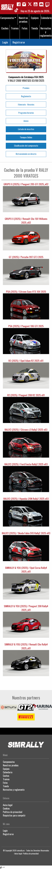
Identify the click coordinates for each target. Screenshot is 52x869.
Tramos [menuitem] (15, 28)
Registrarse (19, 42)
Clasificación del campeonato (26, 145)
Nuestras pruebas (10, 765)
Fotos (5, 782)
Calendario (7, 772)
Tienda (6, 786)
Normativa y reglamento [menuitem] (46, 32)
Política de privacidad (12, 812)
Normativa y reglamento (13, 789)
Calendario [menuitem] (46, 18)
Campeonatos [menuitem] (7, 18)
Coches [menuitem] (5, 28)
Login (5, 42)
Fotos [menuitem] (24, 28)
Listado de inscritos (26, 129)
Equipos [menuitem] (35, 18)
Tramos (6, 779)
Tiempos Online (26, 137)
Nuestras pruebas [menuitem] (23, 19)
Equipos (6, 769)
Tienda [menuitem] (34, 28)
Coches (6, 775)
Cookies (6, 808)
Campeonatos (9, 762)
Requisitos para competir (14, 815)
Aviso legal (7, 805)
